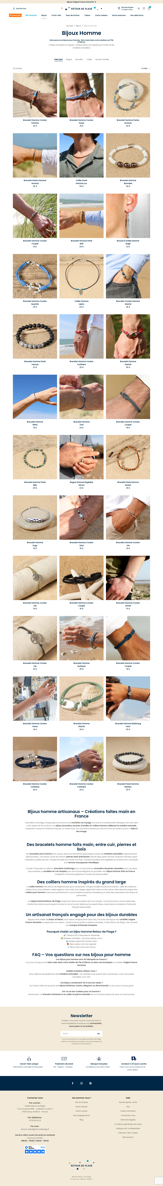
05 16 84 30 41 (35, 1120)
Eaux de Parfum (72, 15)
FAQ (128, 1106)
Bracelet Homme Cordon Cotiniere (81, 363)
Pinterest (90, 1083)
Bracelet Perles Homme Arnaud (35, 182)
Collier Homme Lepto (82, 302)
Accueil (69, 25)
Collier (89, 59)
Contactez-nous (128, 1115)
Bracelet (79, 59)
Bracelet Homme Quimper (82, 664)
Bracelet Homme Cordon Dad (81, 544)
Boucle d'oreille (102, 59)
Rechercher (21, 8)
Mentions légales (128, 1119)
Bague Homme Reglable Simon (81, 483)
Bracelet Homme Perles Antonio (128, 121)
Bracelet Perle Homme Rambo (128, 785)
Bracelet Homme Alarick (128, 363)
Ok (98, 1034)
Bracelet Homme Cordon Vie (128, 544)
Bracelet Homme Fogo (35, 544)
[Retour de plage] (81, 8)
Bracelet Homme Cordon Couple (35, 242)
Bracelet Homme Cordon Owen (81, 121)
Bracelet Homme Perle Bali (81, 242)
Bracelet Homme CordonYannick (35, 121)
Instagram (81, 1083)
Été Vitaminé (31, 15)
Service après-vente (128, 1102)
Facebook (72, 1083)
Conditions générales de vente (128, 1124)
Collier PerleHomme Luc (81, 182)
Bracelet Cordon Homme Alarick (128, 302)
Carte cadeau (101, 15)
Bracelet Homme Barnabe (128, 182)
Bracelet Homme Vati (82, 423)
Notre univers (81, 1111)
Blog (81, 1119)
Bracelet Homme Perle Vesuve (35, 363)
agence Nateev (86, 1179)
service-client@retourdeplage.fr (35, 1129)
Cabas (87, 15)
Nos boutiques (81, 1102)
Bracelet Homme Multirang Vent (128, 725)
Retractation (128, 1137)
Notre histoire (81, 1106)
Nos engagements (81, 1115)
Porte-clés (56, 15)
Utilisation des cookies (128, 1132)
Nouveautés (15, 15)
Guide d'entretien (128, 1111)
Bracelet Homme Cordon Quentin (35, 302)
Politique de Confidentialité (128, 1128)
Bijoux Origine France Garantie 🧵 (81, 2)
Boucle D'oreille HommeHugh (128, 242)
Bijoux (44, 15)
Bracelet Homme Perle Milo (35, 483)
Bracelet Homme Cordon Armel (128, 604)
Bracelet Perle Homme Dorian (128, 483)
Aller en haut (156, 1006)
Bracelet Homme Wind (35, 423)
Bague (69, 59)
